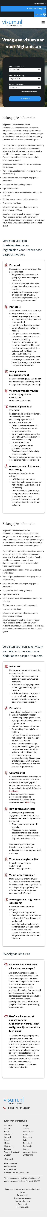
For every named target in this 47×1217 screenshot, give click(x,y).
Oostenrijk (27, 1146)
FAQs (22, 1192)
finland (26, 1134)
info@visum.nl (10, 1166)
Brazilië (7, 1128)
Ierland (7, 1140)
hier (28, 802)
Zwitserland (28, 1155)
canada (26, 1128)
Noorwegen (9, 1146)
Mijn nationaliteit (16, 66)
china (6, 1131)
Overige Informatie (22, 1201)
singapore (8, 1149)
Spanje (26, 1149)
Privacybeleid (22, 1195)
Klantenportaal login (35, 8)
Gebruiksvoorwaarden (22, 1198)
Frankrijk (7, 1137)
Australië (8, 1125)
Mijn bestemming (16, 75)
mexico (7, 1143)
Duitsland (8, 1134)
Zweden (7, 1155)
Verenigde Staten (30, 1152)
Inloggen (38, 14)
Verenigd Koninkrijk (12, 1152)
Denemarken (28, 1131)
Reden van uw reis (16, 84)
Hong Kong (27, 1137)
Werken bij (22, 1204)
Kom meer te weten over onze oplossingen (22, 1189)
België (25, 1125)
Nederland (27, 1143)
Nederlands (39, 3)
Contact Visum (10, 1169)
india (25, 1140)
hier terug (13, 791)
